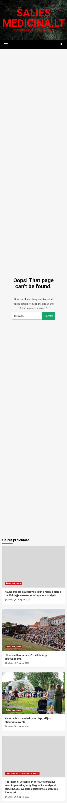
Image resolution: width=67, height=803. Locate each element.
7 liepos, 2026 (22, 663)
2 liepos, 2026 (22, 726)
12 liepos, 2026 (23, 600)
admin (10, 600)
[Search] (61, 44)
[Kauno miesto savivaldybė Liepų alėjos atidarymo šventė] (33, 693)
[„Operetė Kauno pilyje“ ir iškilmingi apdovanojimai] (33, 630)
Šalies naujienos (13, 583)
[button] (5, 44)
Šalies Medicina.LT (33, 18)
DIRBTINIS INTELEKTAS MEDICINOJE (22, 773)
